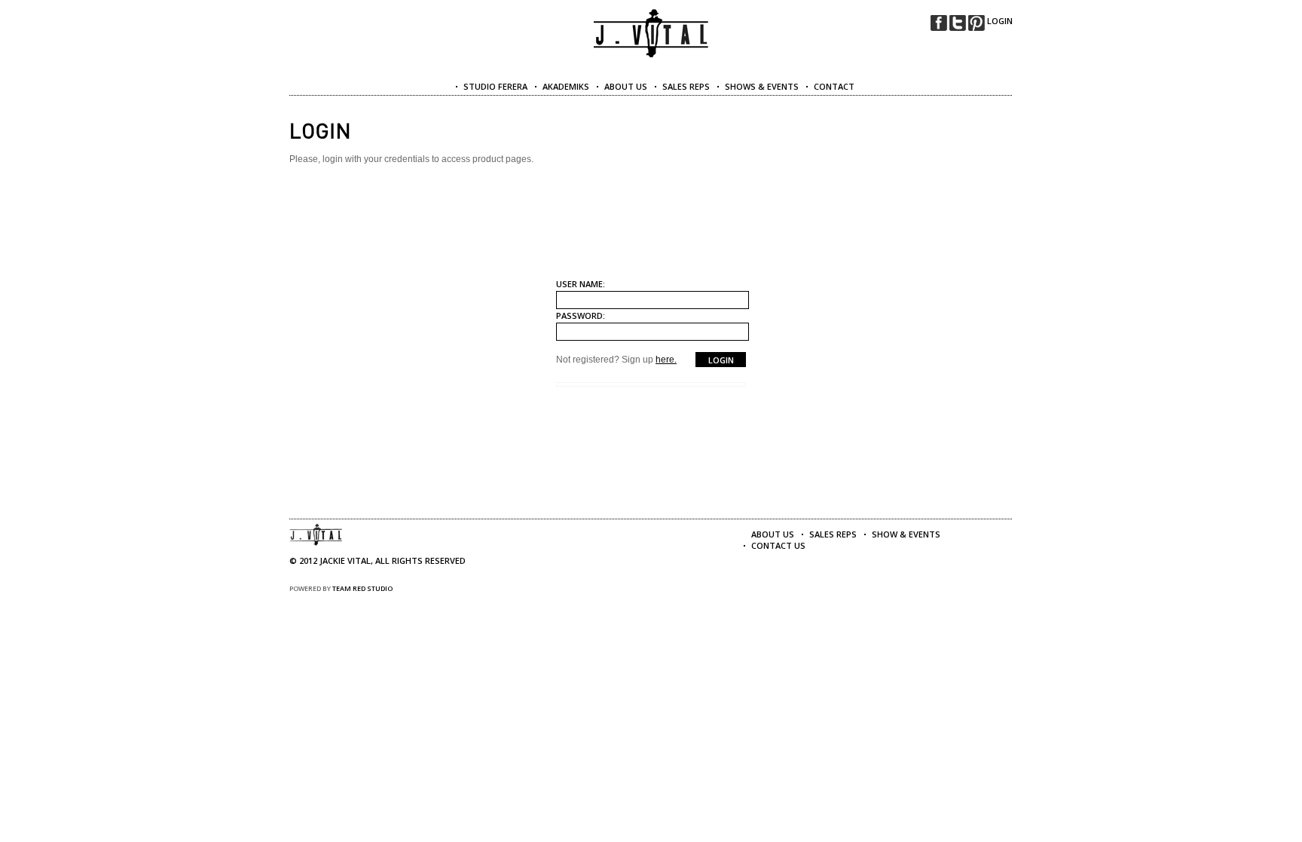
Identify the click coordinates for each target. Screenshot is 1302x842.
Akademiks (565, 86)
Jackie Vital (651, 33)
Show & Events (906, 534)
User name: (580, 283)
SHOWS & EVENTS (762, 86)
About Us (772, 534)
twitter (957, 23)
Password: (580, 315)
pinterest (976, 23)
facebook (939, 23)
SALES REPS (686, 86)
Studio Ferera (495, 86)
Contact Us (778, 545)
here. (666, 359)
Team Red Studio (362, 588)
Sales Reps (833, 534)
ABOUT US (625, 86)
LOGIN (1000, 20)
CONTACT (834, 86)
